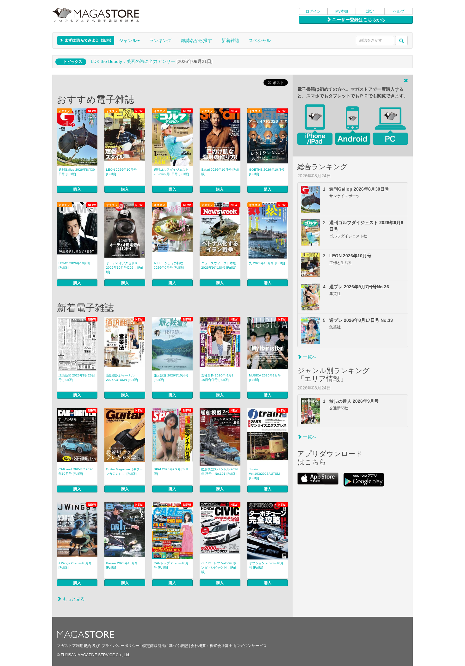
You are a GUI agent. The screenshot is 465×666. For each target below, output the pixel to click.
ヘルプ (398, 11)
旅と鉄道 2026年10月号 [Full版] (171, 378)
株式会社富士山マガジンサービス (238, 646)
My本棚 (341, 11)
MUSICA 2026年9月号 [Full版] (265, 378)
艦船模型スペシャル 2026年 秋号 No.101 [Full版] (219, 471)
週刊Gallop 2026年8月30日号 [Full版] (77, 172)
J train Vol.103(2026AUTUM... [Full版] (265, 473)
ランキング (160, 40)
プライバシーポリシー (121, 646)
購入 (77, 189)
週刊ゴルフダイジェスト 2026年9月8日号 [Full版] (171, 172)
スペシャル (260, 40)
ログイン (313, 11)
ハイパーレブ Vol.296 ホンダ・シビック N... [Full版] (218, 567)
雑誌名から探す (196, 40)
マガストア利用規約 (74, 646)
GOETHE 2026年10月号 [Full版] (266, 172)
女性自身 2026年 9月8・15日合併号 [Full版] (219, 378)
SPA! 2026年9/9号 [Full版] (171, 471)
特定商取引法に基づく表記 (165, 646)
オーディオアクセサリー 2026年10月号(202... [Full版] (124, 267)
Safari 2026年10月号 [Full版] (220, 172)
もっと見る (73, 599)
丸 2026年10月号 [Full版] (267, 263)
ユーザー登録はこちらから (358, 19)
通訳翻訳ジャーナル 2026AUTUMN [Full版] (122, 378)
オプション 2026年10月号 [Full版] (266, 565)
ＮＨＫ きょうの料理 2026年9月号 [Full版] (169, 265)
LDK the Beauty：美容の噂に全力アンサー (133, 61)
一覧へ (309, 356)
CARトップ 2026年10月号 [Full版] (171, 565)
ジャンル (128, 40)
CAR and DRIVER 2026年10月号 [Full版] (76, 471)
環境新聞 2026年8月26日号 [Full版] (77, 378)
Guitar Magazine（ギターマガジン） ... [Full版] (124, 471)
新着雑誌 (230, 40)
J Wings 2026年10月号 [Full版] (75, 565)
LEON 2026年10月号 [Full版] (121, 172)
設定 (370, 11)
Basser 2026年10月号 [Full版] (122, 565)
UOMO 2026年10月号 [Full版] (74, 265)
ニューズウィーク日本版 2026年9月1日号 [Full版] (218, 265)
